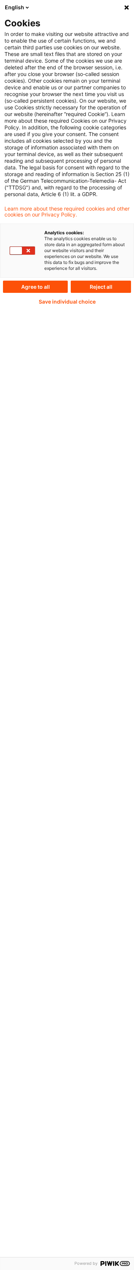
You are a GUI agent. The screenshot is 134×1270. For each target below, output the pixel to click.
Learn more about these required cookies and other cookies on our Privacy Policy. (67, 212)
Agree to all (35, 287)
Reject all (101, 287)
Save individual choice (67, 302)
